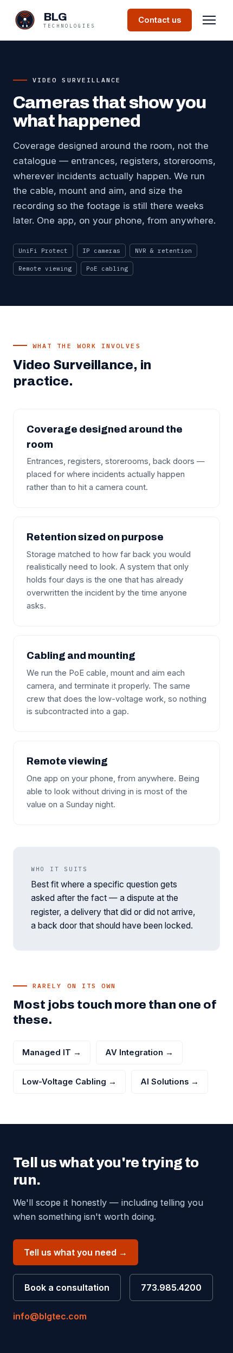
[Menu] (209, 20)
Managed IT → (51, 1052)
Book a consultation (66, 1287)
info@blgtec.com (50, 1316)
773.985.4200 (171, 1287)
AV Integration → (139, 1052)
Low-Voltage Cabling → (69, 1082)
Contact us (159, 20)
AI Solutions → (169, 1082)
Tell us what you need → (75, 1252)
